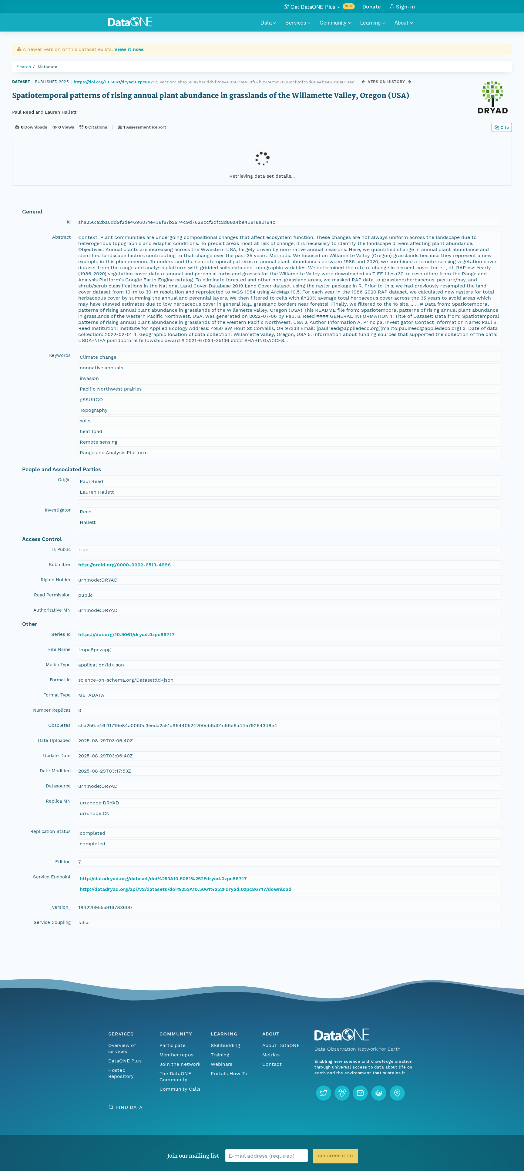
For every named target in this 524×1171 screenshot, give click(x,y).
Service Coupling (52, 922)
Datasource (58, 786)
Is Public (61, 549)
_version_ (60, 907)
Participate (173, 1045)
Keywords (60, 355)
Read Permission (52, 595)
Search (24, 66)
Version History (386, 81)
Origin (64, 479)
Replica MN (58, 801)
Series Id (61, 634)
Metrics (271, 1055)
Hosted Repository (121, 1073)
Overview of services (122, 1048)
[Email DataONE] (360, 1093)
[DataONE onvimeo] (342, 1093)
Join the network (180, 1064)
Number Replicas (52, 710)
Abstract (61, 237)
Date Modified (55, 770)
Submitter (60, 564)
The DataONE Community (175, 1076)
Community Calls (180, 1089)
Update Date (57, 755)
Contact (272, 1064)
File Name (59, 649)
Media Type (58, 664)
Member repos (176, 1055)
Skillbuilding (225, 1045)
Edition (63, 861)
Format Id (60, 680)
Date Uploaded (54, 740)
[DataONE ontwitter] (323, 1093)
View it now (128, 49)
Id (69, 222)
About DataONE (281, 1045)
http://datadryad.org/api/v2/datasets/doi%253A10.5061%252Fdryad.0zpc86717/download (185, 889)
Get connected (335, 1156)
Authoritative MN (52, 610)
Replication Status (50, 831)
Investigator (58, 510)
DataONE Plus (125, 1061)
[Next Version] (409, 81)
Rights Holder (56, 579)
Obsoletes (59, 725)
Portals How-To (229, 1073)
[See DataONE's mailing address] (397, 1093)
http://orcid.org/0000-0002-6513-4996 (124, 565)
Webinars (221, 1064)
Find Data (129, 1107)
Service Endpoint (52, 877)
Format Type (57, 695)
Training (220, 1055)
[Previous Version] (363, 81)
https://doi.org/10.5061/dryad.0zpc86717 (115, 81)
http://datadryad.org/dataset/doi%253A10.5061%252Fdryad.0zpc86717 (163, 878)
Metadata (47, 66)
